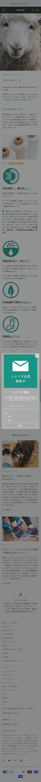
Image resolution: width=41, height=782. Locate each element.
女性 (9, 416)
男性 (9, 420)
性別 (5, 413)
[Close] (37, 356)
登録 (20, 425)
